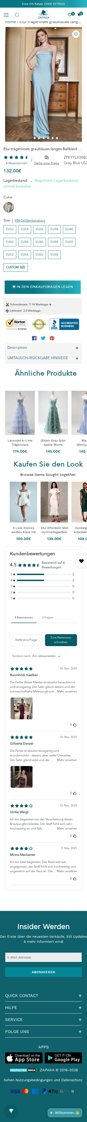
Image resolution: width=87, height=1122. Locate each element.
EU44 (25, 242)
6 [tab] (53, 138)
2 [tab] (35, 138)
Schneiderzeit (18, 304)
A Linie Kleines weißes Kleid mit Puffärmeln (23, 530)
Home (10, 22)
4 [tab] (44, 138)
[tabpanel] (43, 84)
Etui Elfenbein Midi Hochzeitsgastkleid (54, 530)
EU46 (39, 242)
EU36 (39, 229)
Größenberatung (32, 220)
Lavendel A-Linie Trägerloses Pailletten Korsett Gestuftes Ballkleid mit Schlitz (20, 443)
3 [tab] (39, 138)
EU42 (10, 242)
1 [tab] (30, 138)
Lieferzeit (16, 311)
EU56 (39, 254)
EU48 (54, 242)
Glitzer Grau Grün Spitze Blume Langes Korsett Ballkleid (53, 443)
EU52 (10, 254)
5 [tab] (48, 138)
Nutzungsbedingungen (34, 1080)
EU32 (10, 229)
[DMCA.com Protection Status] (23, 1070)
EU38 (54, 229)
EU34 (25, 229)
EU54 (25, 254)
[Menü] (7, 15)
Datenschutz (71, 1080)
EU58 (54, 254)
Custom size (15, 267)
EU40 (69, 229)
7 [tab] (57, 138)
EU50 (69, 242)
